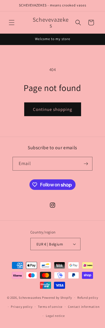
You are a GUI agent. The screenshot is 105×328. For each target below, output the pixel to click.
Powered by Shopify (57, 298)
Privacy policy (21, 307)
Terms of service (50, 307)
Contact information (83, 307)
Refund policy (87, 298)
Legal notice (55, 316)
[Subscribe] (85, 164)
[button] (11, 22)
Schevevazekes (30, 298)
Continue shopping (52, 109)
